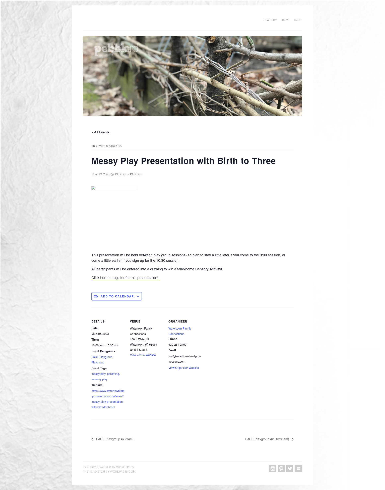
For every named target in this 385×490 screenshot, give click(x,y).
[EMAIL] (298, 468)
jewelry (270, 19)
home (285, 19)
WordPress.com (123, 471)
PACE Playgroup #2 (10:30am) (267, 439)
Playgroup (97, 362)
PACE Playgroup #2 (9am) (114, 439)
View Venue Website (143, 355)
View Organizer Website (183, 368)
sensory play (99, 379)
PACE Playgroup (101, 357)
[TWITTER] (289, 468)
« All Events (100, 132)
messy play (98, 374)
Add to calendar (117, 296)
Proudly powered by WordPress (108, 467)
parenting (113, 374)
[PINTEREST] (281, 468)
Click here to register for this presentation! (125, 277)
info (298, 19)
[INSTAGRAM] (272, 468)
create (95, 20)
